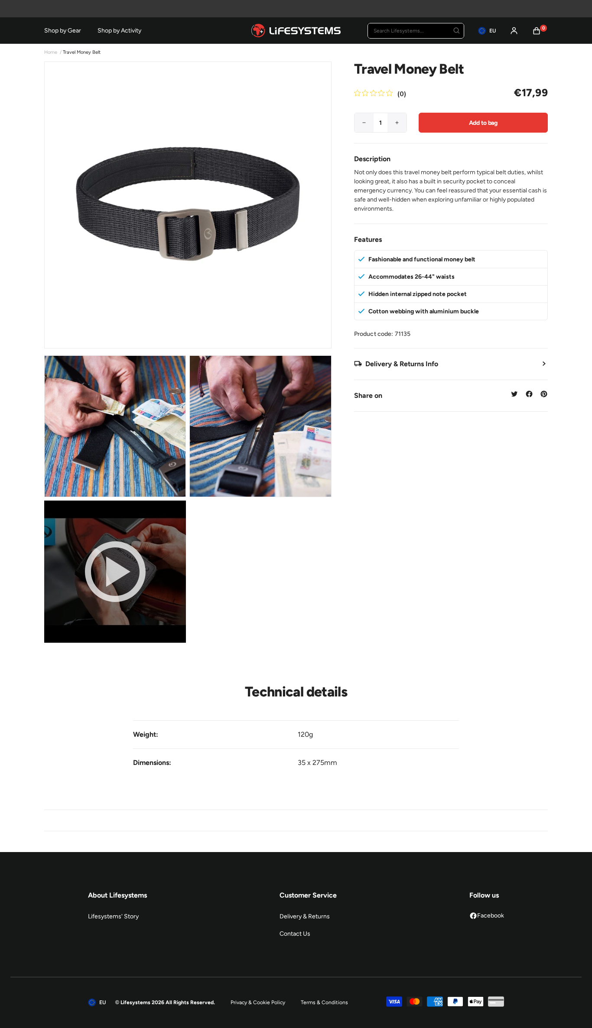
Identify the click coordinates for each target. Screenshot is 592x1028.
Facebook (490, 915)
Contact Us (295, 933)
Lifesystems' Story (113, 916)
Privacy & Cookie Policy (258, 1002)
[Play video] (115, 571)
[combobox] (416, 31)
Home (50, 52)
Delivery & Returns (305, 916)
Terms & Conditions (324, 1002)
